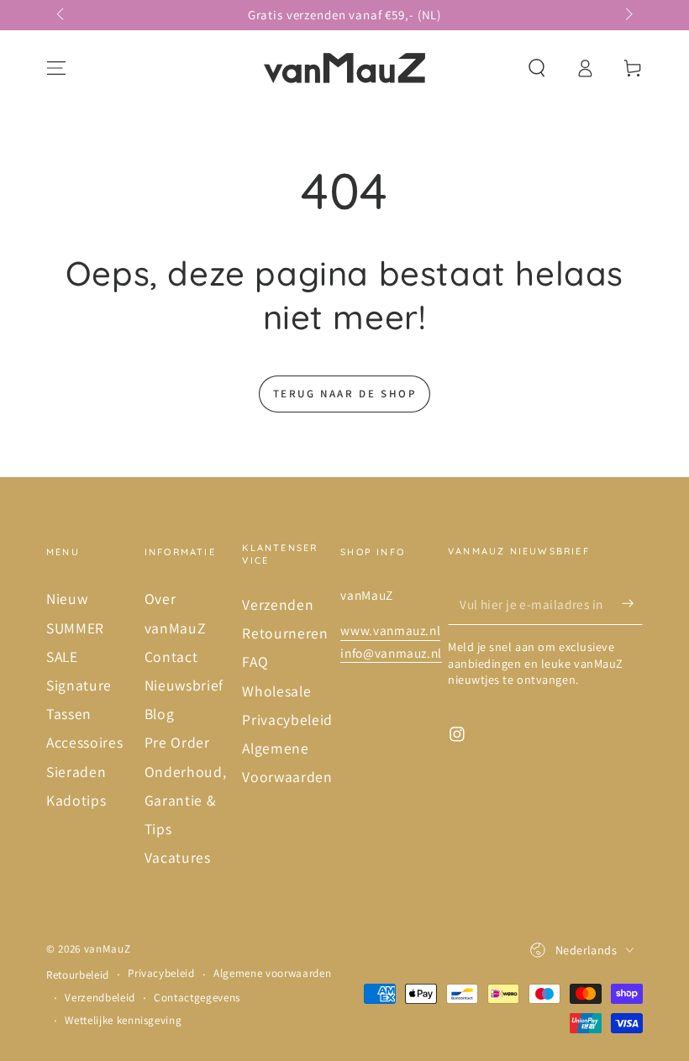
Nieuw (66, 598)
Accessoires (84, 742)
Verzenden (277, 604)
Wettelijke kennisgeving (123, 1020)
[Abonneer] (632, 603)
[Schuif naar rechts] (627, 15)
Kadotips (76, 800)
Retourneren (285, 633)
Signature (79, 685)
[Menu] (57, 68)
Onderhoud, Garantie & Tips (186, 800)
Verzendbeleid (100, 997)
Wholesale (276, 691)
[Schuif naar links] (61, 15)
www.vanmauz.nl (390, 630)
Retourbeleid (77, 975)
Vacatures (178, 857)
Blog (160, 713)
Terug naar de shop (345, 393)
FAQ (255, 661)
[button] (536, 68)
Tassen (69, 713)
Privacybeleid (287, 719)
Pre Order (177, 742)
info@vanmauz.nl (391, 652)
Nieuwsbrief (184, 685)
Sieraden (76, 771)
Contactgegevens (197, 997)
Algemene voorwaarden (272, 973)
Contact (171, 656)
